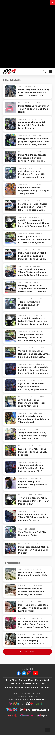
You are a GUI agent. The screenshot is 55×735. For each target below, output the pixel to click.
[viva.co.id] (15, 703)
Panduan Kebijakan (15, 687)
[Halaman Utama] (9, 71)
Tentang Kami (26, 680)
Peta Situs (11, 680)
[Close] (52, 2)
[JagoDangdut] (41, 715)
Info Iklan (15, 684)
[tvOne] (34, 709)
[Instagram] (29, 673)
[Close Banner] (47, 730)
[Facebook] (19, 673)
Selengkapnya (27, 652)
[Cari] (44, 71)
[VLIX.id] (11, 709)
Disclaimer (33, 687)
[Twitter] (24, 673)
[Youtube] (35, 673)
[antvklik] (12, 715)
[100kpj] (29, 703)
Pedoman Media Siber (33, 684)
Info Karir (45, 687)
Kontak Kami (42, 680)
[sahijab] (41, 703)
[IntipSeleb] (26, 715)
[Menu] (51, 71)
